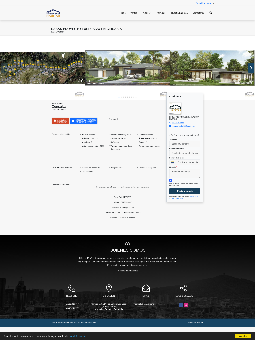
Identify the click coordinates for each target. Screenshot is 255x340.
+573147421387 (178, 123)
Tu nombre (173, 139)
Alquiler (146, 13)
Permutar (160, 13)
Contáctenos (198, 13)
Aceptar (243, 335)
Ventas (133, 13)
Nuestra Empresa (179, 13)
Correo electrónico (176, 148)
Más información (77, 336)
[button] (119, 97)
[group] (42, 68)
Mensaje (173, 167)
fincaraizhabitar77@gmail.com (183, 126)
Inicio (123, 13)
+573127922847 (72, 304)
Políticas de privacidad (127, 271)
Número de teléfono (177, 158)
